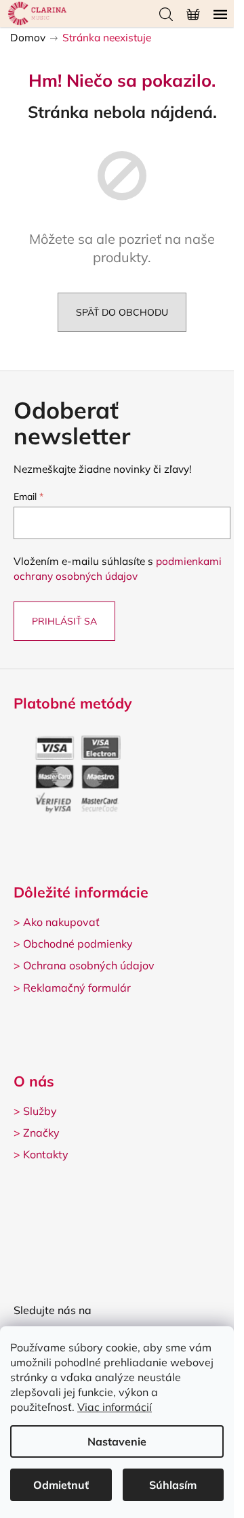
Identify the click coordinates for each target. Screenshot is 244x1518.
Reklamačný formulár (77, 987)
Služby (40, 1111)
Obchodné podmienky (78, 943)
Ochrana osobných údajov (89, 965)
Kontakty (45, 1154)
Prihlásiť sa (64, 621)
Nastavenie (116, 1441)
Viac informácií (114, 1407)
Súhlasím (173, 1485)
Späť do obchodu (122, 312)
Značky (41, 1132)
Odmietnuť (61, 1485)
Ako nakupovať (61, 922)
